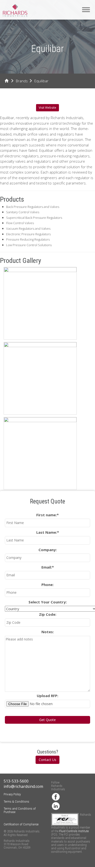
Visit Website (47, 108)
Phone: (47, 584)
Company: (47, 549)
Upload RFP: (47, 695)
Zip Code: (47, 614)
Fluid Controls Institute (74, 831)
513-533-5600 (16, 781)
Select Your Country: (47, 602)
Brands (22, 80)
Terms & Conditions (16, 801)
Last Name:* (47, 532)
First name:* (47, 514)
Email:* (47, 567)
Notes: (47, 631)
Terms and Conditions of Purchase (20, 810)
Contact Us (47, 759)
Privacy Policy (12, 794)
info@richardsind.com (23, 786)
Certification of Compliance (21, 824)
